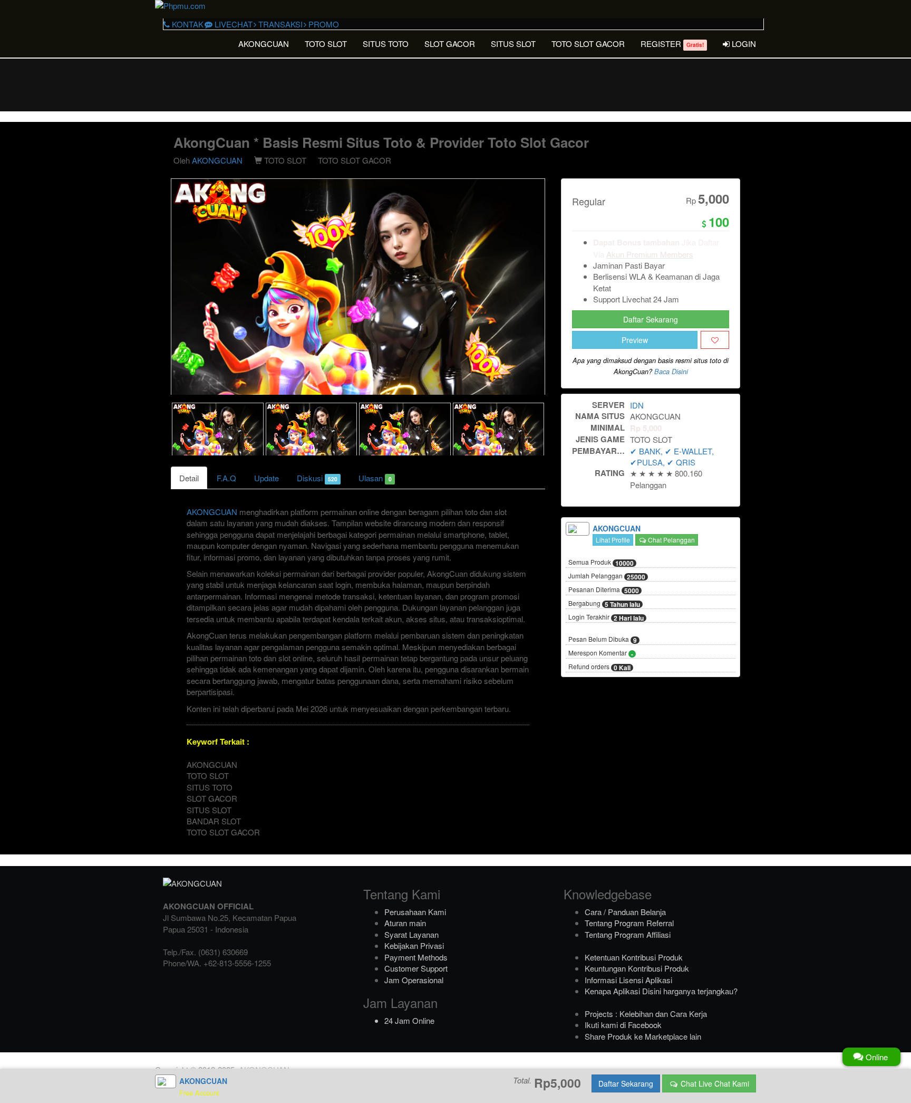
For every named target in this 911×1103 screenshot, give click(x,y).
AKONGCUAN (263, 43)
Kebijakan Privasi (414, 945)
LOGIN (743, 43)
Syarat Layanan (411, 934)
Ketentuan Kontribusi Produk (634, 957)
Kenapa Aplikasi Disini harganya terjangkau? (661, 990)
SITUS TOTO (386, 43)
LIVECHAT (232, 24)
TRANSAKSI (279, 24)
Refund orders (599, 667)
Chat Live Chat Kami (714, 1083)
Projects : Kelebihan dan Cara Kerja (646, 1013)
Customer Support (416, 968)
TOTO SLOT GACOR (588, 43)
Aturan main (405, 922)
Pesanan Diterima (603, 590)
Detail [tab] (189, 477)
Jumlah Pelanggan (606, 576)
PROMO (322, 24)
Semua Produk (601, 562)
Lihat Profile (613, 539)
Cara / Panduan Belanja (625, 911)
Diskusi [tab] (317, 477)
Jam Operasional (413, 979)
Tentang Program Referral (629, 922)
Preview (635, 340)
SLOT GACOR (449, 43)
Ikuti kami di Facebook (623, 1024)
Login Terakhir (606, 617)
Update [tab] (266, 477)
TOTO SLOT (326, 43)
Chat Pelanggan (670, 539)
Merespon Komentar (600, 653)
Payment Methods (416, 957)
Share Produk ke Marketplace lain (643, 1036)
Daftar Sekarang (650, 319)
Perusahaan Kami (415, 911)
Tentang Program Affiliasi (628, 934)
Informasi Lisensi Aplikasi (628, 979)
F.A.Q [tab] (226, 477)
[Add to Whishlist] (715, 340)
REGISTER (672, 43)
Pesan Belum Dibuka (602, 639)
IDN (637, 405)
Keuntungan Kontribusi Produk (637, 968)
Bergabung (604, 603)
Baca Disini (671, 371)
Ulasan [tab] (374, 477)
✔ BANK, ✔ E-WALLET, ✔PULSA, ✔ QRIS (672, 456)
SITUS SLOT (513, 43)
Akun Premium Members (649, 254)
